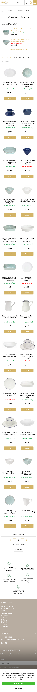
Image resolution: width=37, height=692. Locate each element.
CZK (18, 3)
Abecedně (5, 62)
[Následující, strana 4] (22, 540)
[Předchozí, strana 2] (14, 540)
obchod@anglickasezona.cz (14, 639)
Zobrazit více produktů (17, 50)
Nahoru (19, 549)
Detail (10, 98)
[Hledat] (22, 2)
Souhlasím (19, 683)
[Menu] (35, 2)
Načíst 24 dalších (18, 534)
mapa (3, 610)
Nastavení (18, 689)
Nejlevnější (17, 58)
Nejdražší (26, 58)
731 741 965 (8, 637)
